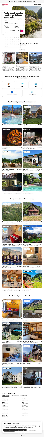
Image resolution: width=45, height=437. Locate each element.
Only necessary (21, 430)
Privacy (20, 435)
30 (5, 46)
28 (16, 44)
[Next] (24, 50)
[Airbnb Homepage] (5, 4)
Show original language (31, 1)
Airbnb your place (37, 4)
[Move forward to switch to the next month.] (18, 30)
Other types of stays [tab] (15, 395)
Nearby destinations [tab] (5, 395)
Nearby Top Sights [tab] (23, 395)
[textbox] (9, 27)
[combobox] (14, 23)
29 (18, 44)
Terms (24, 435)
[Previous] (20, 50)
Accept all (9, 430)
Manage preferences (32, 430)
